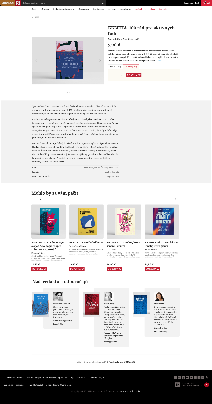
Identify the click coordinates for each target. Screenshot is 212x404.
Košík (207, 2)
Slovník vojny (160, 328)
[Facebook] (183, 378)
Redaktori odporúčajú (63, 8)
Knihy (34, 8)
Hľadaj (103, 3)
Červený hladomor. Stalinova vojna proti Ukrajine (113, 336)
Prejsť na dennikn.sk (191, 3)
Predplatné (98, 8)
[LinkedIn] (199, 378)
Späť (37, 17)
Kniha (115, 66)
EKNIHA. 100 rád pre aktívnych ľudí (67, 92)
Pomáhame (125, 8)
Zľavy (152, 8)
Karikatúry (83, 8)
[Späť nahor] (206, 384)
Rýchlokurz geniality (62, 320)
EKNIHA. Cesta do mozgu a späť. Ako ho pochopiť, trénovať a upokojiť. (47, 246)
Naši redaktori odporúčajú (60, 281)
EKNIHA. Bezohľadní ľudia (86, 242)
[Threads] (191, 378)
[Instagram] (175, 378)
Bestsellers (140, 8)
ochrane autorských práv (128, 391)
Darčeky (112, 8)
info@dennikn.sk (114, 362)
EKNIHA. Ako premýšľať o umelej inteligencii (161, 244)
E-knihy (45, 8)
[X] (195, 378)
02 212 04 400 (129, 362)
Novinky (163, 8)
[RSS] (207, 378)
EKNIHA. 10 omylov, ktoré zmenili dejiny (123, 244)
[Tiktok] (203, 378)
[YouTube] (179, 378)
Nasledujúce (100, 61)
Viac (159, 60)
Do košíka (132, 75)
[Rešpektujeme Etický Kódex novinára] (189, 384)
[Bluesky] (187, 378)
